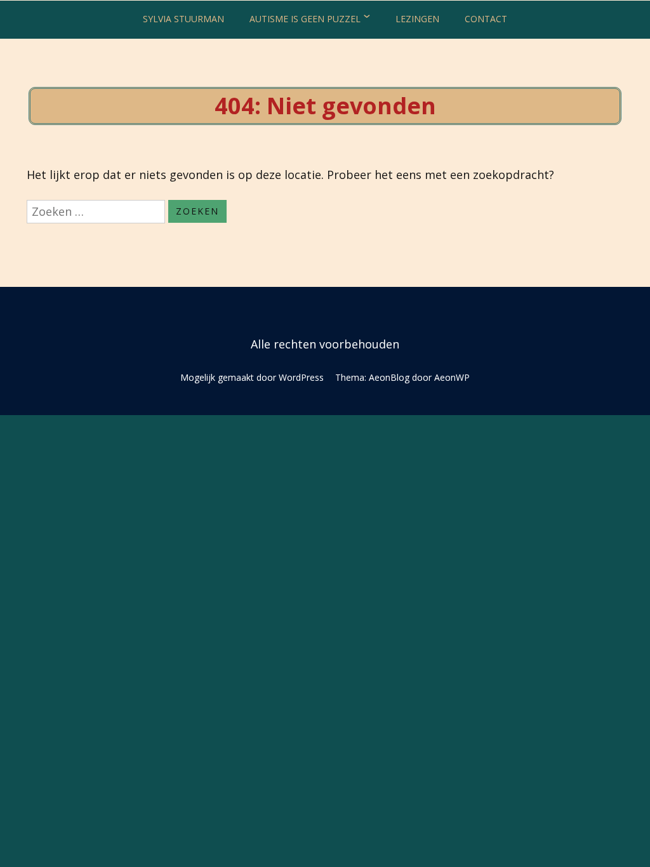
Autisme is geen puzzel (305, 19)
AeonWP (452, 377)
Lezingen (417, 19)
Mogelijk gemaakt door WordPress (252, 377)
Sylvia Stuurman (183, 19)
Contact (486, 19)
